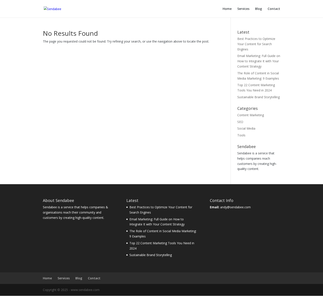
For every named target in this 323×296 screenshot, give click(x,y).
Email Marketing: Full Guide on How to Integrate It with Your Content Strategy (258, 61)
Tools (241, 135)
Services (243, 9)
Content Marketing (250, 115)
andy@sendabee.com (235, 207)
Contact (274, 9)
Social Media (246, 128)
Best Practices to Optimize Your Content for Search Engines (256, 44)
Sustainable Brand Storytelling (258, 97)
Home (227, 9)
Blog (258, 9)
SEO (240, 122)
